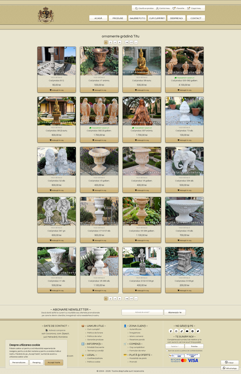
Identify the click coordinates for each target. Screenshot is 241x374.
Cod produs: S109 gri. (184, 281)
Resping (36, 363)
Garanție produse (95, 340)
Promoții (133, 362)
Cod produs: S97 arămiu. (142, 131)
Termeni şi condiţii (95, 351)
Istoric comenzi (136, 336)
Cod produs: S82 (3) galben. (99, 131)
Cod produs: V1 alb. (56, 281)
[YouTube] (187, 331)
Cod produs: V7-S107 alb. (99, 231)
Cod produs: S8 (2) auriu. (57, 131)
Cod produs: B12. (56, 81)
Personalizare (19, 363)
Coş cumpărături (137, 347)
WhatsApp (231, 368)
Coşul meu (195, 8)
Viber (231, 363)
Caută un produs (145, 8)
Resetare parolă (137, 340)
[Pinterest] (192, 331)
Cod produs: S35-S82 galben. (184, 81)
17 (131, 43)
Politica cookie (93, 362)
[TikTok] (181, 331)
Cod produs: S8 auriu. (141, 81)
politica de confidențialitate (191, 351)
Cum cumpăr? (93, 329)
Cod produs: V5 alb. (184, 231)
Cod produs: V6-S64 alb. (99, 281)
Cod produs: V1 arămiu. (99, 81)
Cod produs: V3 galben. (99, 181)
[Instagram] (176, 331)
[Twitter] (198, 331)
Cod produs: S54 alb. (184, 181)
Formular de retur (138, 351)
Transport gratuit (185, 78)
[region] (36, 354)
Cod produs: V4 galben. (141, 181)
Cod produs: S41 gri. (57, 231)
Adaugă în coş (57, 90)
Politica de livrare (95, 333)
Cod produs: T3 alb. (184, 131)
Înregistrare (135, 333)
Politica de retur (94, 336)
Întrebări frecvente (95, 347)
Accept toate (54, 363)
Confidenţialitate (95, 358)
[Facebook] (171, 331)
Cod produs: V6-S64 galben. (142, 231)
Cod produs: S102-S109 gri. (141, 281)
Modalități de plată (138, 358)
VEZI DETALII (56, 77)
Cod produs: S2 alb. (56, 181)
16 (127, 43)
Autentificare (135, 329)
